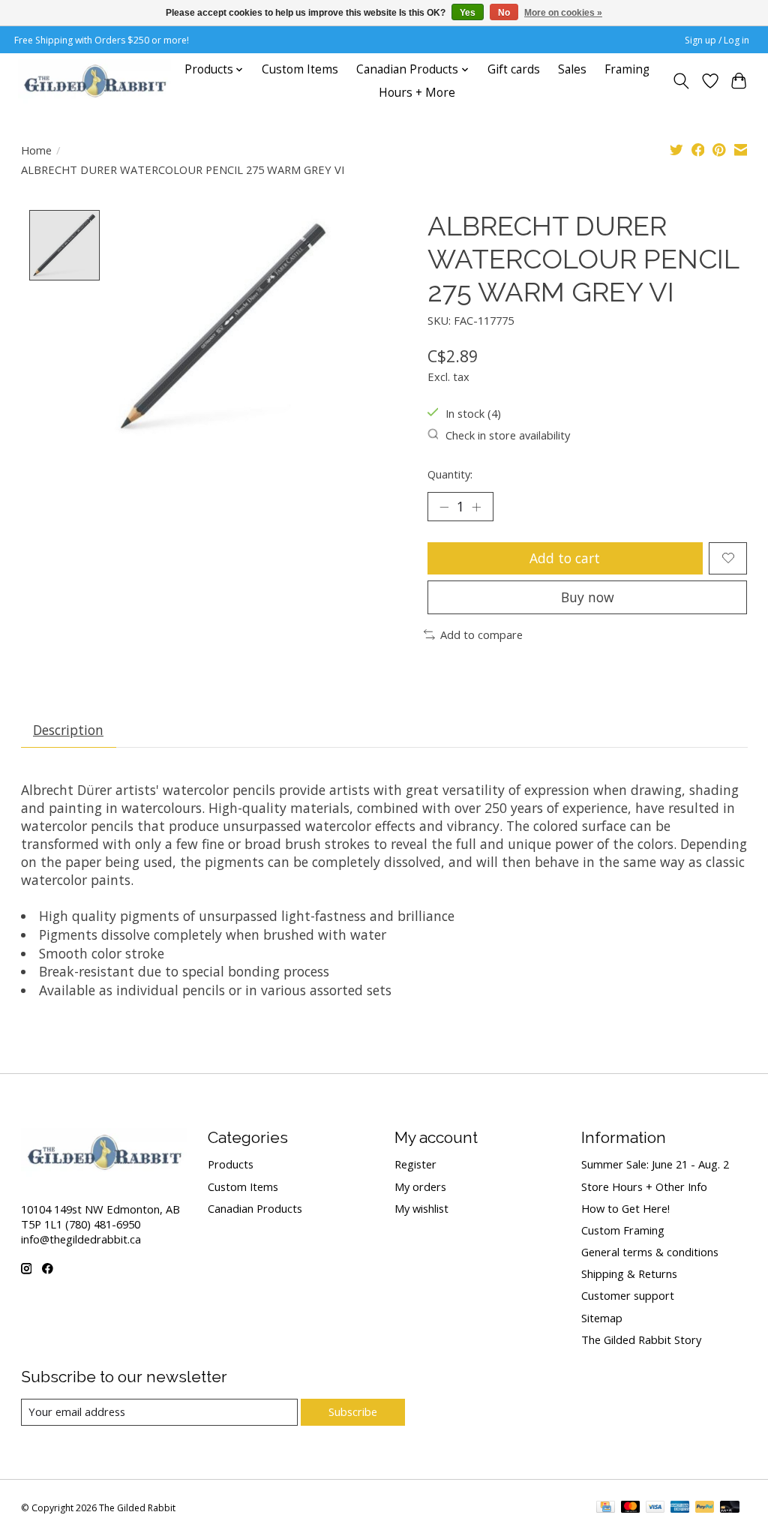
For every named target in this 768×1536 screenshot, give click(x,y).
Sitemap (601, 1317)
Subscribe (352, 1411)
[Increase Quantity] (476, 507)
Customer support (627, 1295)
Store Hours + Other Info (644, 1186)
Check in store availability (508, 435)
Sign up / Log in (717, 40)
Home (36, 150)
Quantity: (450, 474)
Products (231, 1164)
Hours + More (417, 92)
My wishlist (421, 1208)
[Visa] (655, 1508)
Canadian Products (255, 1208)
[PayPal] (705, 1508)
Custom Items (300, 69)
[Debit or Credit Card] (730, 1508)
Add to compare (481, 634)
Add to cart (565, 558)
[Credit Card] (605, 1508)
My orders (420, 1186)
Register (415, 1164)
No (504, 13)
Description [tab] (68, 730)
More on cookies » (563, 13)
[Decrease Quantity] (444, 507)
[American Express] (680, 1508)
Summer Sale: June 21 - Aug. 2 (655, 1164)
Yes (468, 13)
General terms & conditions (649, 1251)
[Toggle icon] (681, 81)
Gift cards (514, 69)
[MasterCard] (630, 1508)
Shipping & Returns (629, 1273)
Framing (627, 69)
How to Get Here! (625, 1208)
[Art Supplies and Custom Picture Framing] (94, 81)
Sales (572, 69)
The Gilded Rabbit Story (641, 1339)
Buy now (587, 597)
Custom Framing (622, 1230)
